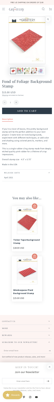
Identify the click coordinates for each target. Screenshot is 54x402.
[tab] (7, 120)
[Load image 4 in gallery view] (34, 71)
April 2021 (8, 177)
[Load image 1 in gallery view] (13, 71)
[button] (43, 9)
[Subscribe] (50, 351)
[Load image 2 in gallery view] (20, 71)
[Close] (50, 367)
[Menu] (3, 9)
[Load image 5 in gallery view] (41, 71)
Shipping (5, 95)
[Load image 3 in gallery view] (27, 71)
